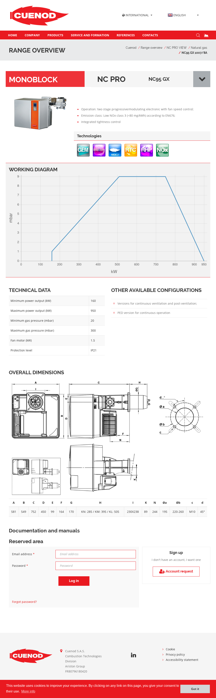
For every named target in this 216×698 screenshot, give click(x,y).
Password (20, 566)
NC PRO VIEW (177, 47)
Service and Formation (90, 35)
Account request (179, 571)
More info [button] (28, 691)
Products (55, 35)
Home (12, 35)
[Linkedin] (133, 655)
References (126, 35)
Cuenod (131, 47)
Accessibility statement (182, 660)
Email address (23, 554)
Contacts (150, 35)
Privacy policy (175, 654)
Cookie (170, 649)
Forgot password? (24, 602)
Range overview (151, 47)
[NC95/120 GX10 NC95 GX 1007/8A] (40, 112)
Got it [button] (195, 689)
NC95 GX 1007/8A (194, 52)
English (179, 15)
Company (32, 35)
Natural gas (199, 47)
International (137, 15)
